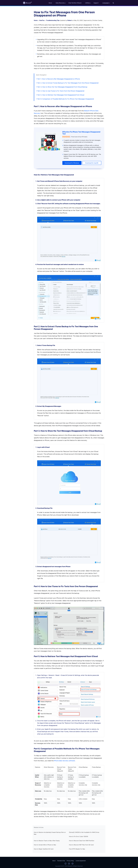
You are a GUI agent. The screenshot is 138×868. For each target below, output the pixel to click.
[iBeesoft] (27, 3)
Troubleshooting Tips (52, 20)
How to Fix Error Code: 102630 (78, 836)
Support (96, 3)
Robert (69, 20)
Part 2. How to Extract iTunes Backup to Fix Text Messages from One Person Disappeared (67, 83)
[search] (114, 3)
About (54, 860)
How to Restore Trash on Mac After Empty (47, 840)
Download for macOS (91, 163)
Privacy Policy (70, 860)
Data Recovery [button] (60, 3)
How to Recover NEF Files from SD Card (81, 845)
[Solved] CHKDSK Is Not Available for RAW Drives (84, 832)
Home (36, 20)
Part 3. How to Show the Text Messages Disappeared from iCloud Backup (62, 87)
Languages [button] (105, 3)
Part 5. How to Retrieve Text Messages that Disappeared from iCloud (60, 95)
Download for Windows (72, 163)
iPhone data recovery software (64, 761)
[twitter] (72, 864)
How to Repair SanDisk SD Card (43, 849)
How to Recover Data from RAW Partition (81, 840)
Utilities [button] (87, 3)
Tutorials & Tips (61, 860)
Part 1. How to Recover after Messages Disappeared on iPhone (58, 79)
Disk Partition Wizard (75, 3)
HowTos (41, 20)
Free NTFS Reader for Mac (77, 849)
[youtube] (65, 864)
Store (50, 3)
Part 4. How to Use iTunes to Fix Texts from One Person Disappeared (60, 91)
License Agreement (81, 860)
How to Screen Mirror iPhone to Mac (45, 845)
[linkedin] (69, 864)
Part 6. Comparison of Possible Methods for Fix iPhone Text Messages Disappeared (65, 99)
